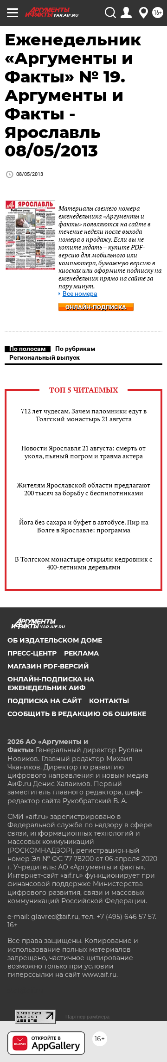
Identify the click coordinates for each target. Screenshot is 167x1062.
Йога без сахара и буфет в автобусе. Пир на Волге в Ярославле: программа (83, 526)
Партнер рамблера (87, 1016)
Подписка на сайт (44, 701)
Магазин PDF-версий (48, 666)
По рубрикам (75, 348)
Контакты (109, 701)
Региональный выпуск (44, 357)
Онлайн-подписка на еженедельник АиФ (50, 683)
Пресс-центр (32, 653)
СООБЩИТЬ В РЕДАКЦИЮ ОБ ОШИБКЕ (76, 714)
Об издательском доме (54, 640)
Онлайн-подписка (95, 307)
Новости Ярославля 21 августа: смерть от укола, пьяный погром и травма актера (83, 452)
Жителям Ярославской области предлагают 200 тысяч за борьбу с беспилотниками (83, 489)
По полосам (27, 348)
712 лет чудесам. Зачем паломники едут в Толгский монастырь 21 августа (84, 415)
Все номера (80, 293)
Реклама (81, 653)
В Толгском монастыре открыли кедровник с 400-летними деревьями (84, 563)
